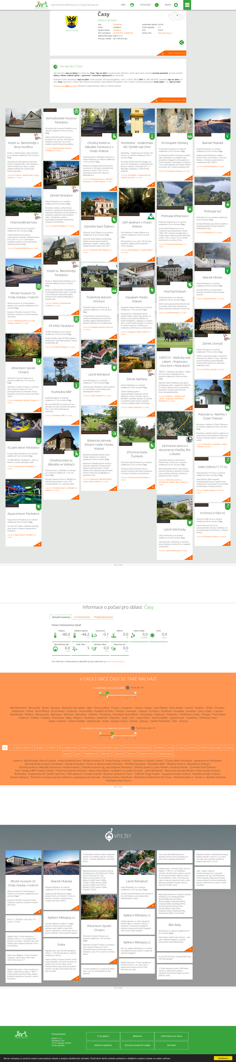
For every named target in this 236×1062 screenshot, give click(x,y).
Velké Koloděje (77, 721)
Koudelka (179, 711)
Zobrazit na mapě (22, 248)
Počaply (206, 714)
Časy (104, 13)
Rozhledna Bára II (183, 777)
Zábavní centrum (13, 439)
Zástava (144, 721)
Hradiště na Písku (104, 711)
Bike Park (106, 753)
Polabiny (45, 717)
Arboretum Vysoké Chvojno (148, 760)
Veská (105, 721)
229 (159, 27)
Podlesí (35, 717)
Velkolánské (93, 721)
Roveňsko (90, 717)
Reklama (137, 1036)
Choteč (115, 707)
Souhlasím (223, 1058)
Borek (46, 707)
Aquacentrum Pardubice (207, 760)
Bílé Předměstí (18, 707)
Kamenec (131, 711)
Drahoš (189, 707)
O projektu (103, 1036)
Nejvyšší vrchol (201, 459)
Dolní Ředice (161, 707)
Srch (132, 717)
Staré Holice (143, 717)
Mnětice (29, 714)
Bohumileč (34, 707)
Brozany (55, 707)
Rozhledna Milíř (156, 764)
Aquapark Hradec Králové (176, 774)
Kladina (143, 711)
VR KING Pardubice (135, 764)
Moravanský (42, 714)
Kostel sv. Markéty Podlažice (210, 777)
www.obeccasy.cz (165, 33)
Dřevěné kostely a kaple (54, 452)
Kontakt (171, 1045)
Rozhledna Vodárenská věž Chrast (153, 777)
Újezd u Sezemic (57, 721)
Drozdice (219, 707)
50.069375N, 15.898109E (123, 33)
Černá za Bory (101, 707)
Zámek (133, 721)
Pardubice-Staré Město (125, 714)
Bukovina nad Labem (73, 707)
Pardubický (117, 24)
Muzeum (12, 285)
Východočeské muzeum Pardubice (44, 764)
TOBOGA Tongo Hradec (147, 774)
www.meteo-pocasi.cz (115, 661)
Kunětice (191, 711)
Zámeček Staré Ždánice (202, 767)
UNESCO (163, 349)
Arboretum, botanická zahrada (19, 360)
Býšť (89, 707)
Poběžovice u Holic (190, 714)
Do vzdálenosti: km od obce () (105, 728)
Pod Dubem (219, 714)
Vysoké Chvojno (119, 721)
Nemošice (80, 714)
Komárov (154, 711)
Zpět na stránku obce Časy (174, 100)
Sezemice (102, 717)
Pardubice (117, 30)
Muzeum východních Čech (117, 774)
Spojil (124, 717)
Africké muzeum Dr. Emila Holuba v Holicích (107, 760)
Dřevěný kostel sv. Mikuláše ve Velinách (188, 764)
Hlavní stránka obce (177, 53)
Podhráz (24, 717)
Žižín (174, 721)
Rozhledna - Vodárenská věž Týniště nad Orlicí (40, 774)
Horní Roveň (58, 711)
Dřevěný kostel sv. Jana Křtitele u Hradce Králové (160, 767)
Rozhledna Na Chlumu (118, 780)
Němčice (68, 714)
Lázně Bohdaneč (154, 770)
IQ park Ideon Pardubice (178, 760)
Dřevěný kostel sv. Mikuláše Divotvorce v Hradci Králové (49, 767)
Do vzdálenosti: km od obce (108, 687)
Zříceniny (88, 218)
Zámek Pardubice (74, 764)
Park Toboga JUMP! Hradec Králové (34, 770)
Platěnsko (172, 714)
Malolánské (16, 714)
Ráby (69, 717)
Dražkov (199, 707)
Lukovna (218, 711)
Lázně (87, 366)
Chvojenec (126, 707)
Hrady (12, 214)
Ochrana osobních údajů (137, 1045)
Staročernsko (177, 717)
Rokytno (78, 717)
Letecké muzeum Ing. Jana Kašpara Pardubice (106, 767)
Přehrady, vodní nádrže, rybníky (170, 208)
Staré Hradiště (160, 717)
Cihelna (138, 707)
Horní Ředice (42, 711)
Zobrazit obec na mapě (65, 86)
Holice (29, 711)
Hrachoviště (85, 711)
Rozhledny (50, 384)
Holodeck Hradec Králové (206, 774)
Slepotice (115, 717)
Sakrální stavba (12, 135)
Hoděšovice (18, 711)
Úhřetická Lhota (208, 717)
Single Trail (119, 753)
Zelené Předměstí (160, 721)
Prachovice (58, 717)
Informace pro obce (171, 1036)
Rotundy (201, 406)
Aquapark (12, 505)
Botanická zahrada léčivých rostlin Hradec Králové (192, 770)
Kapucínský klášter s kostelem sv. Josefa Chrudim (116, 770)
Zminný (183, 721)
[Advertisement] (118, 584)
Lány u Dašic (205, 711)
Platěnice (160, 714)
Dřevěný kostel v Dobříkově (117, 777)
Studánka (191, 717)
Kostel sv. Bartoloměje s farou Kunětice (34, 760)
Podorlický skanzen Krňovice (71, 770)
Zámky (49, 187)
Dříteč (209, 707)
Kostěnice (166, 711)
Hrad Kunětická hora (69, 760)
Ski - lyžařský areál (203, 135)
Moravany (56, 714)
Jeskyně (67, 753)
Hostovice (72, 711)
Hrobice (120, 711)
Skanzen (87, 289)
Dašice (148, 707)
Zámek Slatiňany (19, 777)
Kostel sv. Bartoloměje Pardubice (105, 764)
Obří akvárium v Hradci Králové (84, 774)
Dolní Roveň (176, 707)
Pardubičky (146, 714)
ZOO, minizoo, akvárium (129, 214)
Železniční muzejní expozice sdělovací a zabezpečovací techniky (65, 777)
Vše (4, 747)
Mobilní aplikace (103, 1045)
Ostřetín (92, 714)
